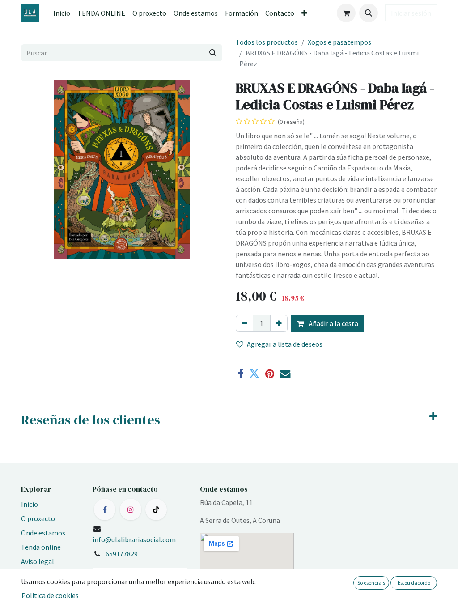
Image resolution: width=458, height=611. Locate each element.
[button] (368, 13)
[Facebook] (240, 374)
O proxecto (38, 518)
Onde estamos (43, 532)
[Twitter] (254, 374)
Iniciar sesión (411, 12)
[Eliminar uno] (244, 323)
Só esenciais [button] (371, 582)
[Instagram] (130, 509)
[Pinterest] (269, 374)
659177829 (122, 553)
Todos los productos (267, 42)
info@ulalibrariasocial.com (134, 539)
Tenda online (41, 547)
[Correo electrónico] (285, 374)
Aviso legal (37, 561)
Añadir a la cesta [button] (332, 323)
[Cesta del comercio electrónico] (346, 13)
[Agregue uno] (279, 323)
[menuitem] (62, 13)
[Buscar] (213, 52)
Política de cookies (50, 595)
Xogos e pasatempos (339, 42)
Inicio (29, 504)
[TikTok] (156, 509)
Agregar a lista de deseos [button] (284, 343)
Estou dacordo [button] (414, 582)
